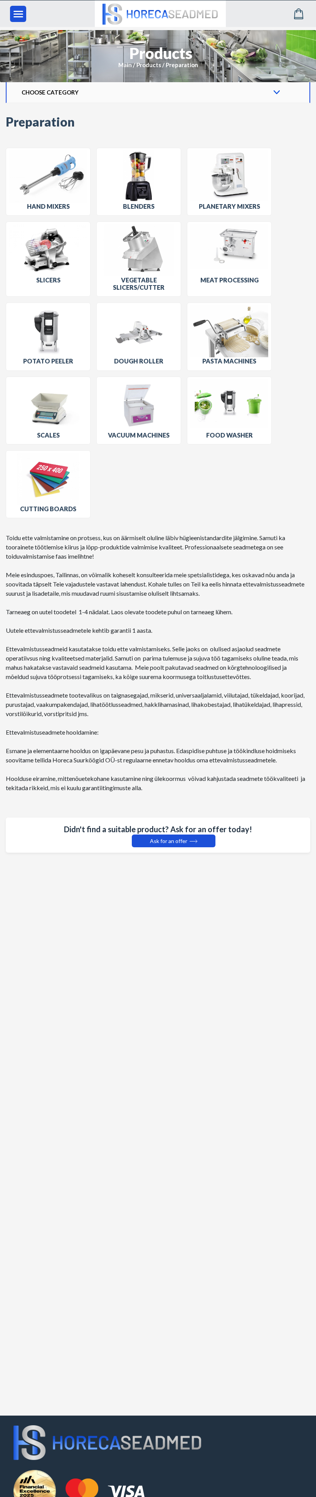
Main (125, 65)
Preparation (182, 65)
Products (148, 65)
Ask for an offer (169, 841)
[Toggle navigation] (18, 14)
